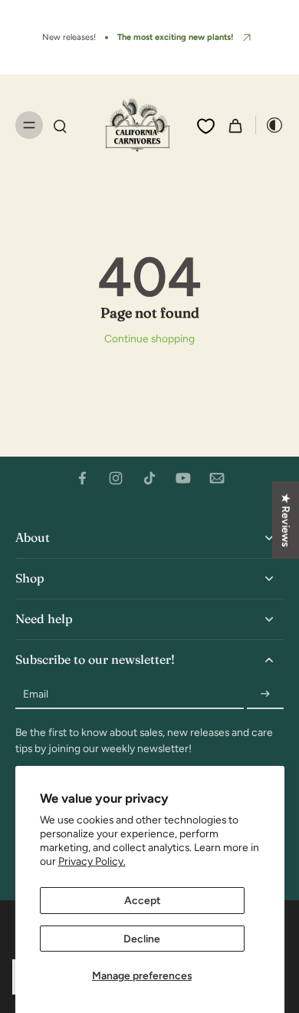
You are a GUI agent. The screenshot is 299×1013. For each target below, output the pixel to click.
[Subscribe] (265, 694)
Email (35, 694)
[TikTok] (149, 478)
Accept (142, 900)
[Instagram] (116, 478)
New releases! (69, 36)
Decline (141, 938)
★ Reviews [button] (286, 519)
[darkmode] (270, 125)
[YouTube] (183, 478)
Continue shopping (149, 338)
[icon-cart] (235, 125)
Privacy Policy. (92, 861)
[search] (60, 125)
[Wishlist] (206, 125)
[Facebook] (82, 478)
